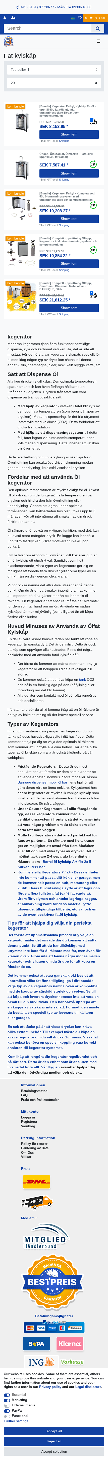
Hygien (54, 1067)
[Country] (72, 18)
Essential (19, 1395)
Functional (20, 1416)
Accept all (54, 1431)
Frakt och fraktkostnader (40, 1100)
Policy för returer (34, 1144)
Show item (69, 134)
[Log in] (5, 18)
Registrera (29, 1122)
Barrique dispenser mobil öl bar (43, 782)
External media (23, 1405)
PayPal (17, 1410)
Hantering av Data (34, 1148)
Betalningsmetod (34, 1091)
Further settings (16, 1421)
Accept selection (54, 1451)
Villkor (26, 1157)
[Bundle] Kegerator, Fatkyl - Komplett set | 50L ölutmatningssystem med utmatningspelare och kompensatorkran (67, 196)
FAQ (24, 1095)
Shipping (64, 140)
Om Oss (27, 1152)
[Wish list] (79, 18)
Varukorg (28, 1126)
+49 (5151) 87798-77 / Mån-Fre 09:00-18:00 (55, 7)
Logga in (28, 1117)
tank (83, 679)
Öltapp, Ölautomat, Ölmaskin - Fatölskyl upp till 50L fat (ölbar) (66, 155)
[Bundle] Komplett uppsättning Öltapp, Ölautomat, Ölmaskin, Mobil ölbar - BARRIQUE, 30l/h (65, 286)
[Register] (14, 18)
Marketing (19, 1400)
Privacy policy (50, 1387)
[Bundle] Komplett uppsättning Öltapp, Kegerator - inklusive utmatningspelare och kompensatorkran (68, 241)
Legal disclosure (88, 1387)
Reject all (54, 1441)
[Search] (97, 28)
